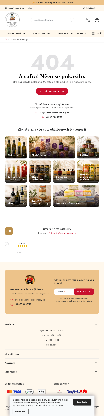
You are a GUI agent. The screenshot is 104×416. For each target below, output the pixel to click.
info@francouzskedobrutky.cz (54, 112)
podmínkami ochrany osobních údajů (74, 301)
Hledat (70, 20)
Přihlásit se (84, 292)
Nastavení (20, 411)
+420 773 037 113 (88, 20)
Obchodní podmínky (14, 8)
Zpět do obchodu (54, 91)
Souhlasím (82, 402)
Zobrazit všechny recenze (62, 233)
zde (61, 405)
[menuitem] (17, 33)
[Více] (96, 33)
